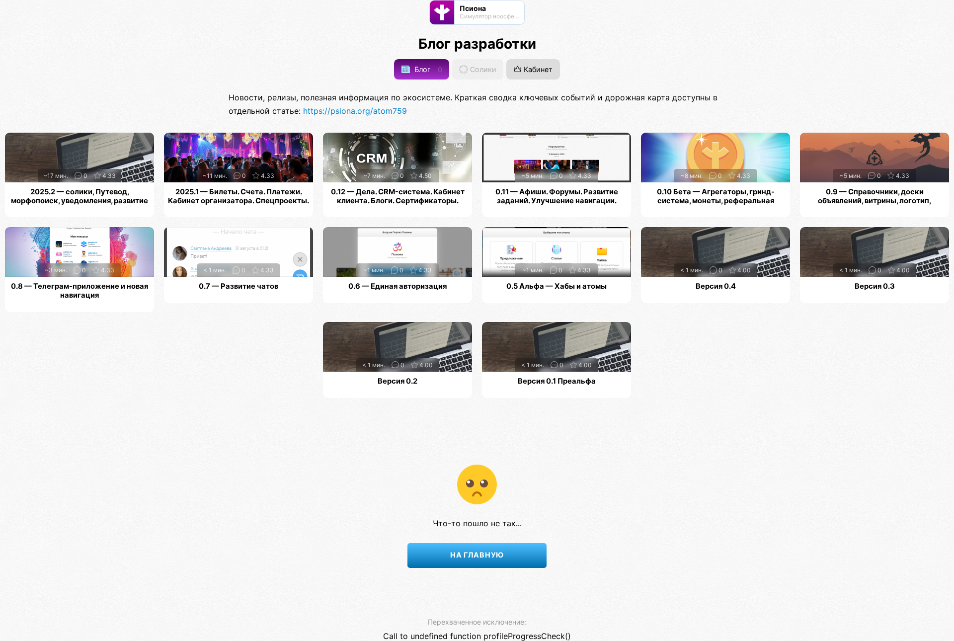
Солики (482, 69)
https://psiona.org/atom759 (355, 111)
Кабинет (537, 69)
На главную (477, 555)
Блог (427, 69)
